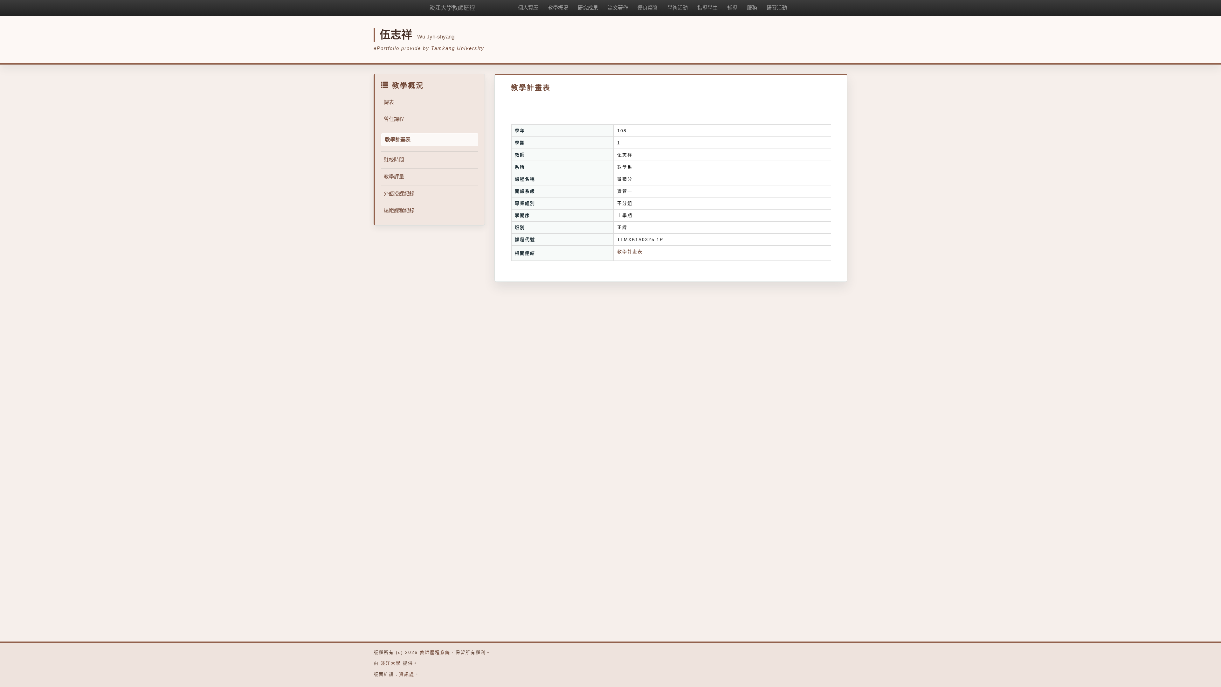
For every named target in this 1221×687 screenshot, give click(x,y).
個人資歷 (528, 7)
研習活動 (777, 7)
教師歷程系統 (435, 652)
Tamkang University (457, 48)
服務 (752, 7)
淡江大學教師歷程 (452, 8)
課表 (389, 102)
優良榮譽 (648, 7)
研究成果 (588, 7)
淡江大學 (391, 663)
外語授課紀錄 (399, 193)
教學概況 (558, 7)
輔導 (732, 7)
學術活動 (677, 7)
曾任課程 (394, 119)
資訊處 (406, 674)
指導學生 (707, 7)
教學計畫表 (630, 251)
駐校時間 (394, 160)
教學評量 (394, 176)
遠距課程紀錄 (399, 210)
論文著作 (618, 7)
